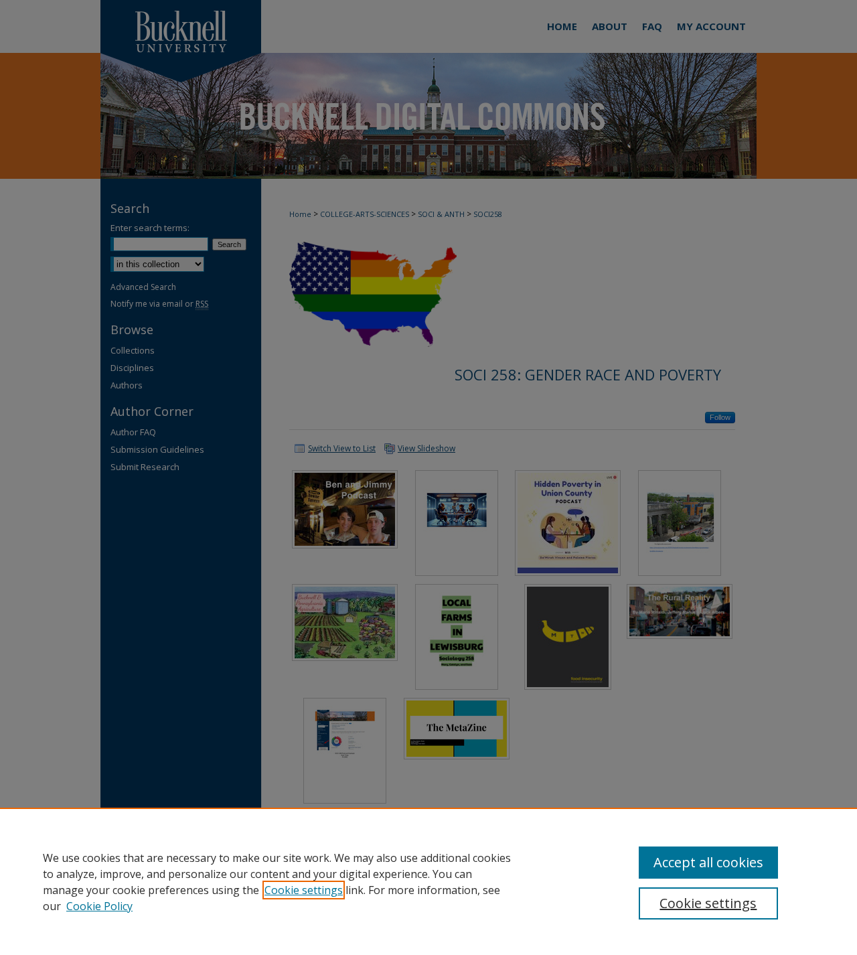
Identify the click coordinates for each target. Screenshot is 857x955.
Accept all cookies (708, 862)
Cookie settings (303, 890)
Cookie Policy (99, 906)
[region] (428, 881)
